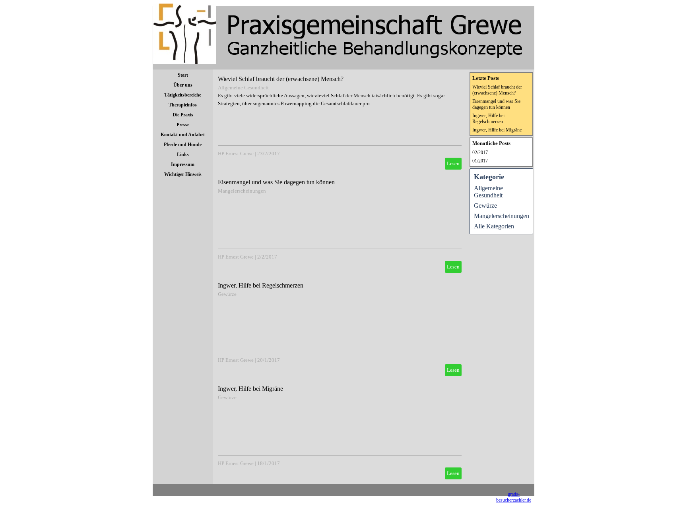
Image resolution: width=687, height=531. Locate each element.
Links (183, 154)
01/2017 (480, 161)
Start (183, 75)
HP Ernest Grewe (236, 153)
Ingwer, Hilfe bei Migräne (250, 388)
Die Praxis (183, 115)
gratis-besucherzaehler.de (513, 497)
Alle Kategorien (494, 226)
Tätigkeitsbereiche (182, 95)
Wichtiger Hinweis (183, 174)
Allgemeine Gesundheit (243, 88)
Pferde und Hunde (183, 144)
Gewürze (227, 294)
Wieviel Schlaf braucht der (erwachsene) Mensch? (281, 78)
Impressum (182, 164)
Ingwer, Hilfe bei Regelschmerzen (260, 285)
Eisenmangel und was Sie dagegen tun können (276, 182)
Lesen (453, 163)
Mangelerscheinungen (242, 191)
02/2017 (480, 152)
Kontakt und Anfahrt (183, 134)
